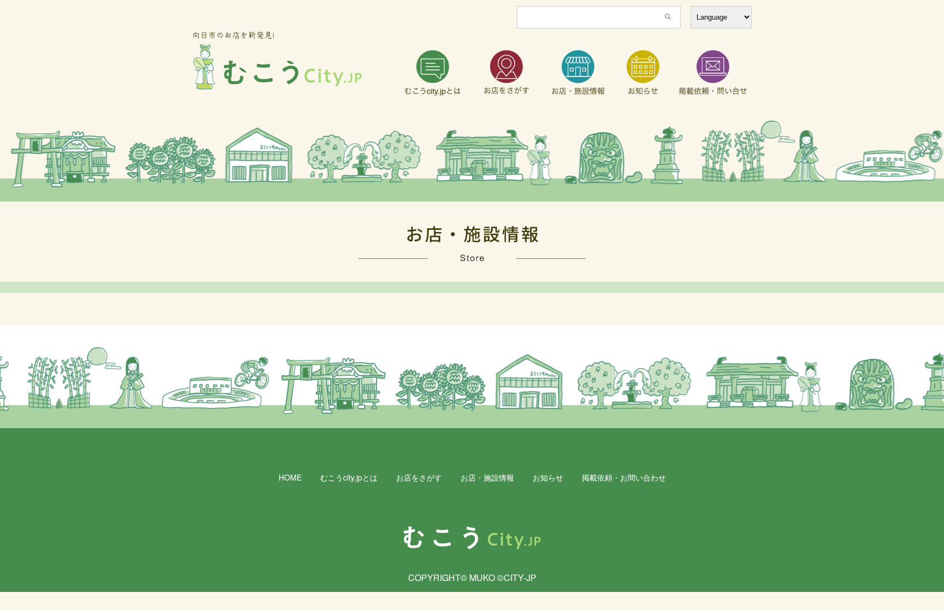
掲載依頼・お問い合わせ (624, 477)
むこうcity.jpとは (348, 477)
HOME (290, 477)
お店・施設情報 (487, 477)
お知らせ (548, 477)
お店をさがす (419, 477)
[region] (472, 161)
